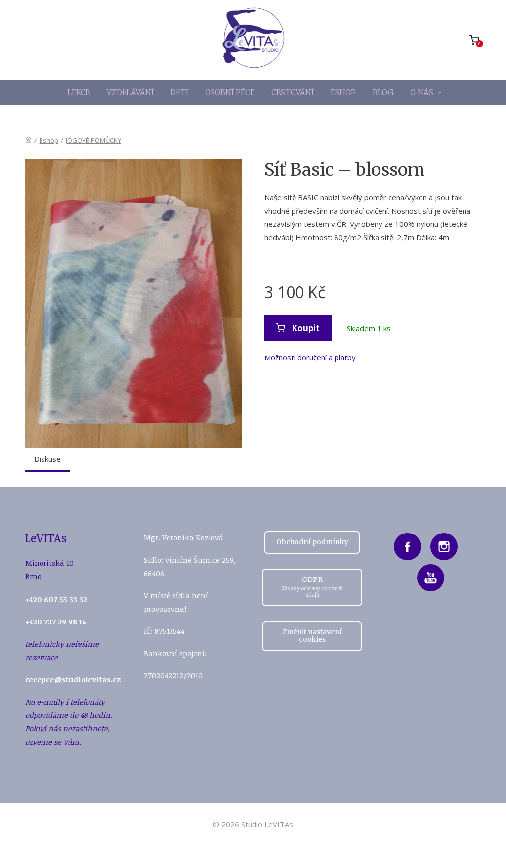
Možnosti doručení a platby (310, 357)
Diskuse (47, 459)
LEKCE (78, 92)
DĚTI (179, 92)
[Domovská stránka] (28, 140)
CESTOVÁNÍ (292, 92)
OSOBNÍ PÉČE (229, 92)
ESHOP (343, 92)
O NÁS (421, 92)
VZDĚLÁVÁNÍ (130, 92)
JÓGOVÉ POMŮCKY (93, 140)
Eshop (49, 140)
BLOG (383, 92)
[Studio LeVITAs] (253, 40)
